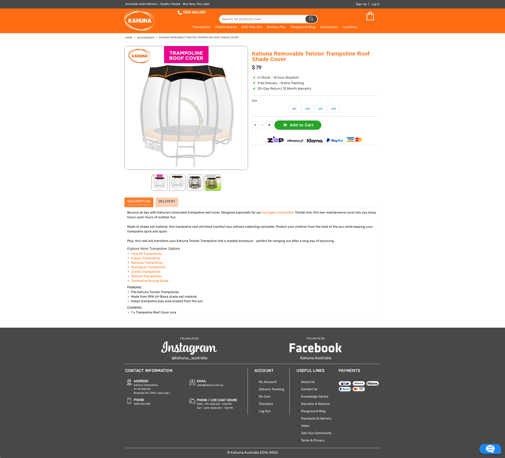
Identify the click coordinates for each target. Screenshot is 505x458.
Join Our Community (316, 433)
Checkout (266, 404)
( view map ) (163, 392)
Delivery (166, 201)
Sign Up (361, 4)
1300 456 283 (194, 12)
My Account (268, 382)
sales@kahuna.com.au (210, 385)
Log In (375, 4)
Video (305, 426)
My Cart (264, 396)
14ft (333, 109)
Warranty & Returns (315, 404)
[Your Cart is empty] (370, 16)
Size (254, 100)
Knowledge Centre (314, 396)
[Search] (311, 19)
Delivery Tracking (271, 389)
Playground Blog (313, 411)
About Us (308, 382)
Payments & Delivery (316, 418)
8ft (294, 109)
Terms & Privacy (313, 440)
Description (138, 201)
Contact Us (309, 389)
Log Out (264, 411)
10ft (307, 109)
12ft (320, 109)
